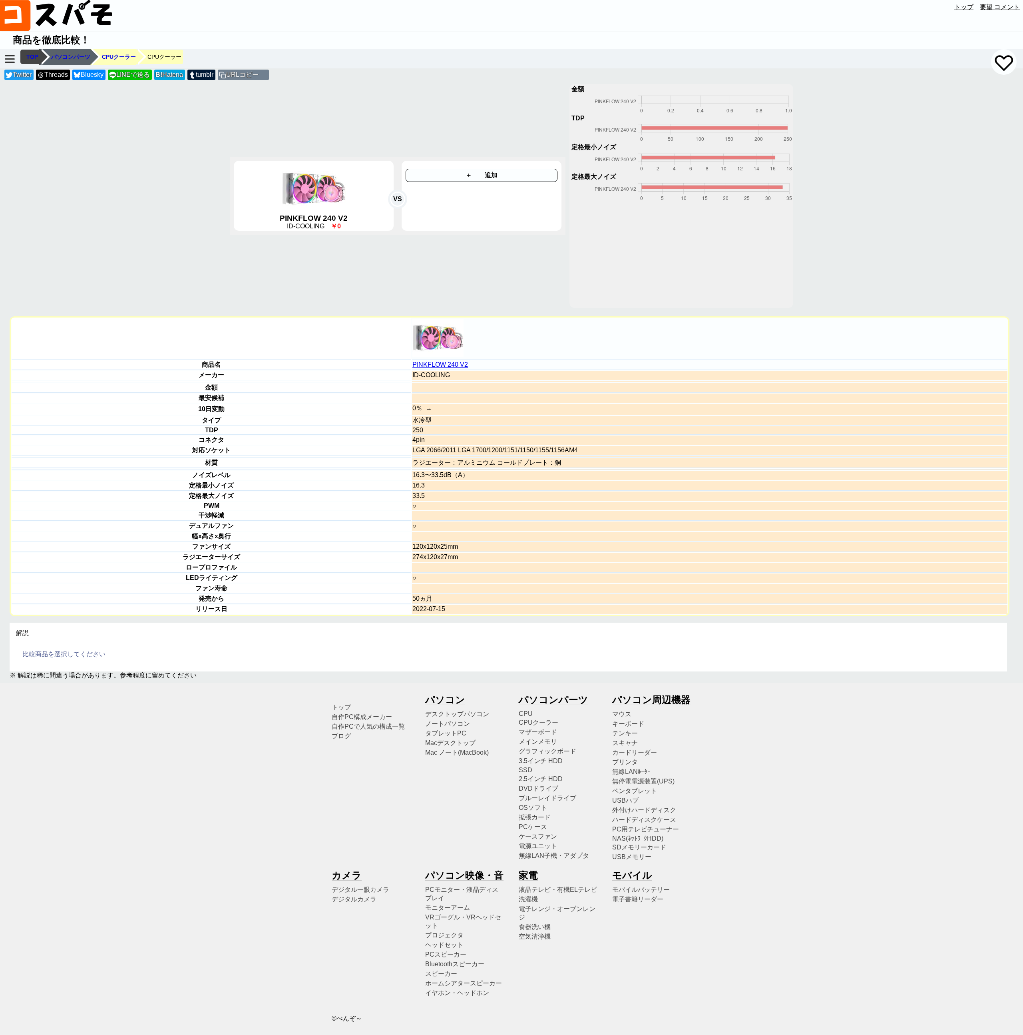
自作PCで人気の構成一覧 (368, 726)
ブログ (341, 736)
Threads (56, 74)
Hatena (169, 74)
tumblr (204, 74)
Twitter (22, 74)
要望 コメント (1000, 7)
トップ (963, 7)
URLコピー (242, 74)
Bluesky (92, 74)
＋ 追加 (482, 175)
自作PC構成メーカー (362, 716)
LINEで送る (129, 74)
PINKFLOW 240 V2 (440, 364)
